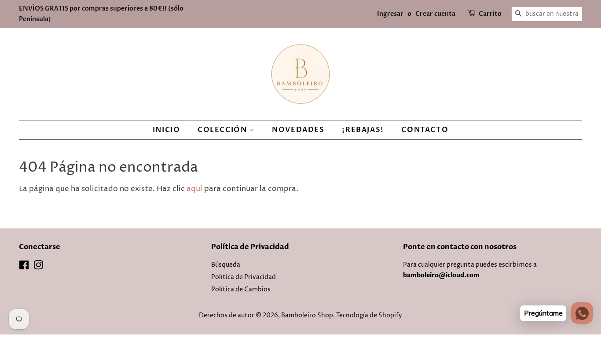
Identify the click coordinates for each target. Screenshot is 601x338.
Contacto (424, 130)
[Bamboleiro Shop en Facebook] (24, 267)
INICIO (166, 130)
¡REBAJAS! (363, 130)
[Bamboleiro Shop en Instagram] (38, 267)
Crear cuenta (435, 14)
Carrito (490, 14)
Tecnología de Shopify (369, 315)
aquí (194, 189)
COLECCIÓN (223, 130)
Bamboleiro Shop (307, 315)
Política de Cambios (241, 289)
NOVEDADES (298, 130)
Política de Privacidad (243, 277)
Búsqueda (225, 265)
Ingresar (390, 14)
